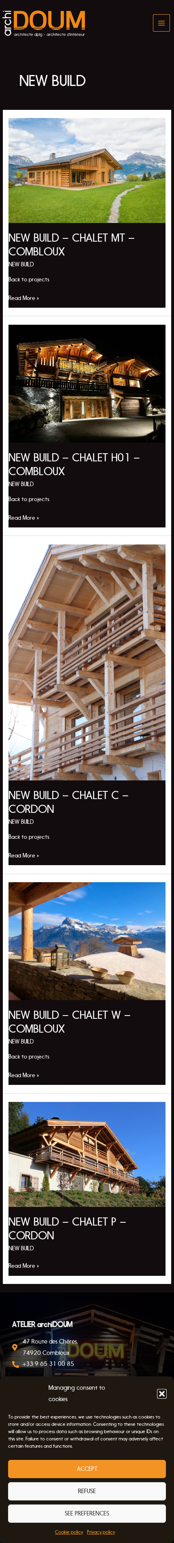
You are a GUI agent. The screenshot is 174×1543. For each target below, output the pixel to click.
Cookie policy (69, 1532)
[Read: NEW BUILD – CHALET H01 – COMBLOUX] (87, 383)
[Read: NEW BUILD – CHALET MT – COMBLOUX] (87, 170)
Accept (87, 1468)
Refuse (87, 1491)
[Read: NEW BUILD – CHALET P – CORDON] (87, 1154)
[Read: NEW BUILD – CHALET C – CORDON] (87, 661)
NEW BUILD (21, 264)
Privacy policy (101, 1532)
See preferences (87, 1513)
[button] (162, 1394)
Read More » (23, 297)
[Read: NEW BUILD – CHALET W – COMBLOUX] (87, 940)
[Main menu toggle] (161, 23)
